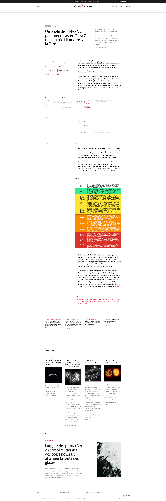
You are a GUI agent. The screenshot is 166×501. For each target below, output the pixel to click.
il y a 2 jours (87, 327)
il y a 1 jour (67, 328)
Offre (36, 494)
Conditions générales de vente (66, 494)
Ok (122, 498)
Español (85, 11)
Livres (89, 1)
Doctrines (76, 1)
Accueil (36, 496)
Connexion (114, 6)
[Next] (119, 314)
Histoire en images (49, 358)
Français (80, 11)
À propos (37, 492)
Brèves (54, 26)
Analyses (69, 1)
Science (58, 26)
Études (66, 358)
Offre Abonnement (124, 6)
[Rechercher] (44, 1)
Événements (96, 1)
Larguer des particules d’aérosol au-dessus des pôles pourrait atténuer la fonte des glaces (63, 454)
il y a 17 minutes (48, 330)
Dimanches (83, 1)
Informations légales (64, 492)
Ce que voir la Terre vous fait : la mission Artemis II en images (53, 362)
